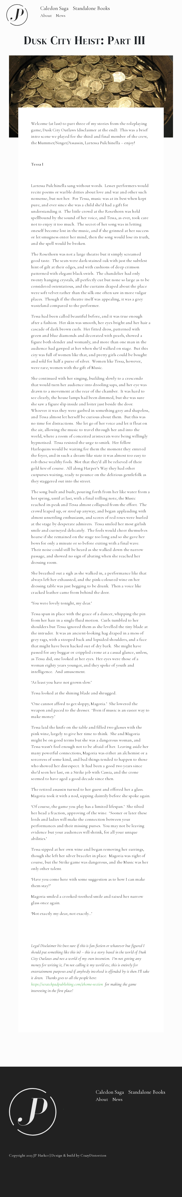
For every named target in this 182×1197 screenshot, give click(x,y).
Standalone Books (91, 8)
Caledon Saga (54, 8)
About (46, 15)
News (60, 15)
